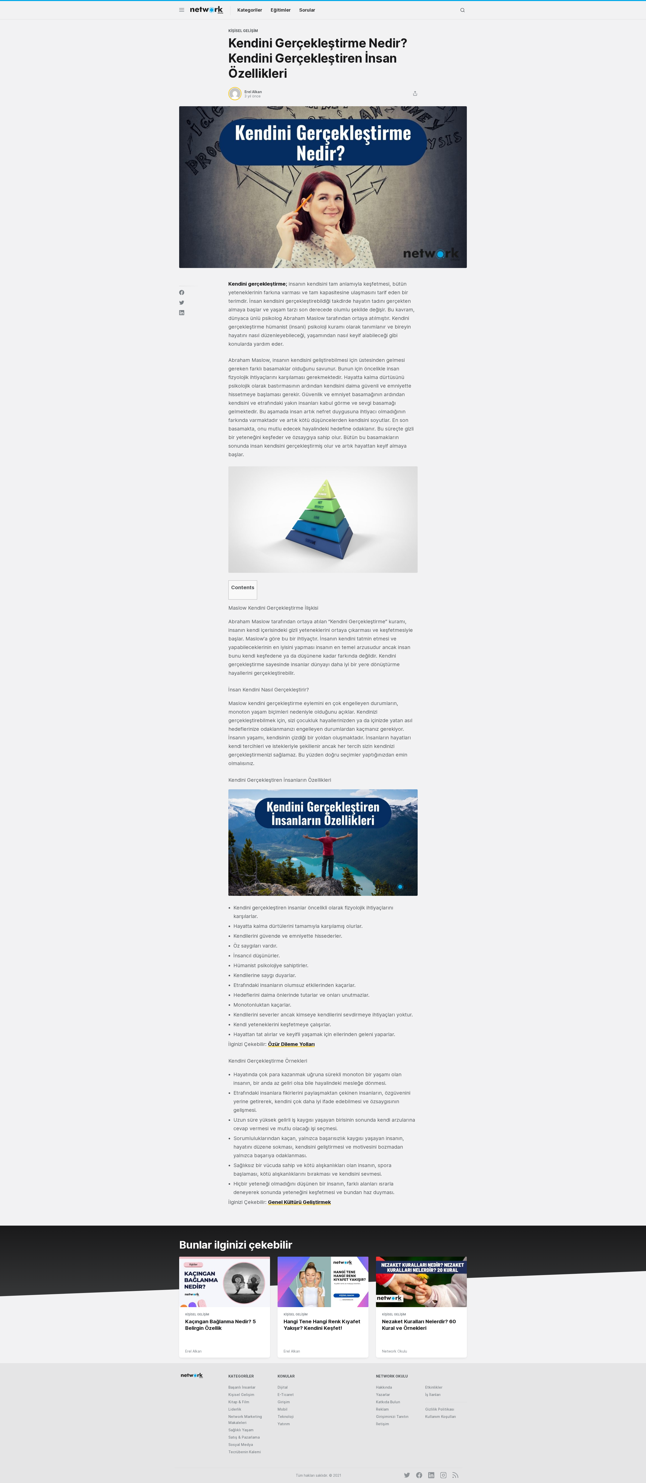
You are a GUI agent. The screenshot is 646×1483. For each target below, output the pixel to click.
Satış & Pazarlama (244, 1437)
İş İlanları (433, 1394)
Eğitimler (281, 10)
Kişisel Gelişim (243, 31)
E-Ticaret (286, 1394)
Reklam (382, 1409)
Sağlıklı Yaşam (241, 1430)
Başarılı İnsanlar (241, 1387)
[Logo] (206, 10)
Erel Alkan (193, 1351)
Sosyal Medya (240, 1444)
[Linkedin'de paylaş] (181, 312)
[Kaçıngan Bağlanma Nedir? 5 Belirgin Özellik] (224, 1282)
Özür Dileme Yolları (291, 1044)
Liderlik (234, 1409)
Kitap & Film (238, 1402)
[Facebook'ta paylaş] (181, 292)
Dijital (283, 1387)
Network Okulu (394, 1351)
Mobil (282, 1409)
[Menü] (181, 11)
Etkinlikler (433, 1387)
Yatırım (284, 1424)
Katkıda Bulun (388, 1402)
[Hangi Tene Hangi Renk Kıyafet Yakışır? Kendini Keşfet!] (323, 1282)
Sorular (307, 10)
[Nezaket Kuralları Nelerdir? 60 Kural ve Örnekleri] (421, 1282)
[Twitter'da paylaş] (181, 302)
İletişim (382, 1424)
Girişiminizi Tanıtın (392, 1416)
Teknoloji (286, 1416)
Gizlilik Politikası (439, 1409)
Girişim (284, 1402)
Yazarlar (383, 1394)
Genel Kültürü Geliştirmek (299, 1202)
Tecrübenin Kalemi (244, 1452)
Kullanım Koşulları (440, 1416)
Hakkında (384, 1387)
